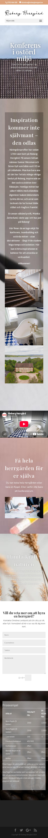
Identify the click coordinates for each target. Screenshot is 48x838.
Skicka (39, 677)
